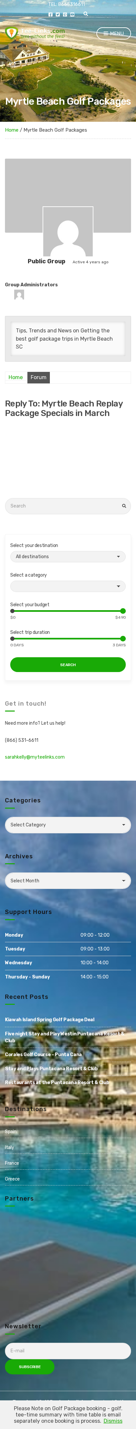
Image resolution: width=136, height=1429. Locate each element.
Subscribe (30, 1366)
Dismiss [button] (113, 1421)
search (68, 665)
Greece (12, 1179)
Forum (39, 377)
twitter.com (57, 14)
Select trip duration (30, 632)
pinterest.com (65, 14)
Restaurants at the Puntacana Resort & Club (57, 1082)
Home (11, 130)
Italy (9, 1147)
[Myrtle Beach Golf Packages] (68, 231)
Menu (116, 34)
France (12, 1163)
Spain (10, 1131)
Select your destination (34, 545)
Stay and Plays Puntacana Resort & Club (51, 1069)
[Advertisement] (68, 458)
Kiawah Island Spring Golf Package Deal (49, 1020)
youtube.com (72, 14)
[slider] (12, 611)
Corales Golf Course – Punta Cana (43, 1054)
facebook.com (50, 14)
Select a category (28, 575)
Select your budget (30, 605)
